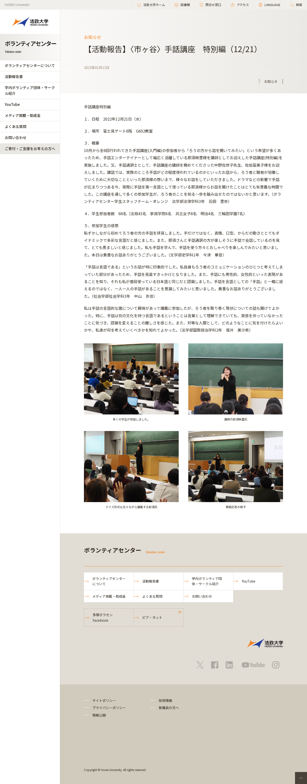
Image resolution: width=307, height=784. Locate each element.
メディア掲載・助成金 (23, 115)
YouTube (12, 104)
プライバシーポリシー (109, 707)
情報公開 (99, 715)
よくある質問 (15, 126)
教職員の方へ (169, 707)
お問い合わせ (15, 137)
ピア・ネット (152, 617)
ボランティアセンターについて (30, 65)
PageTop (301, 778)
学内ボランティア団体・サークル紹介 (30, 90)
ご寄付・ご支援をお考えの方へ (30, 148)
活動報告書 (14, 76)
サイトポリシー (104, 700)
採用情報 (165, 700)
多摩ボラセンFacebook (103, 617)
